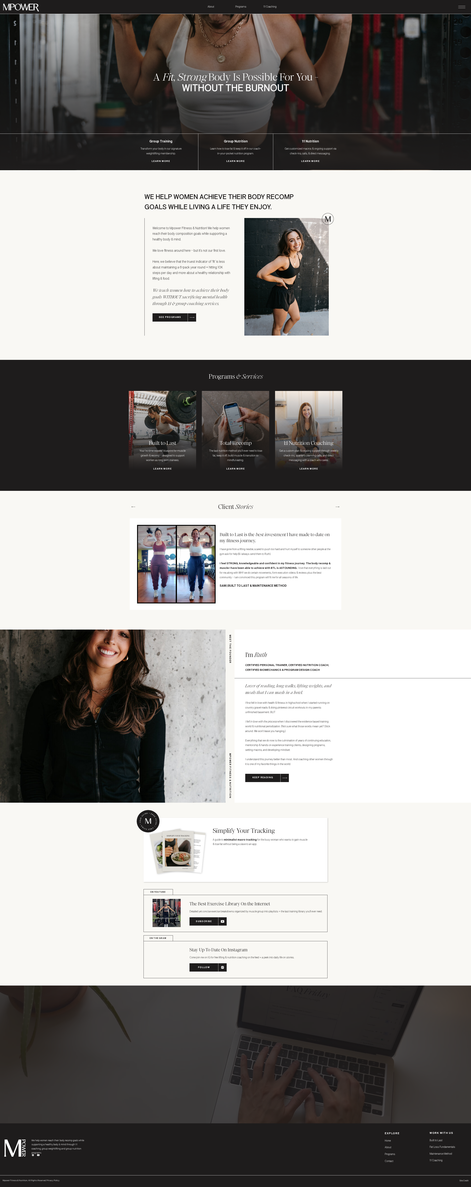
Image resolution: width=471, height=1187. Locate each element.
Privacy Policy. (53, 1180)
